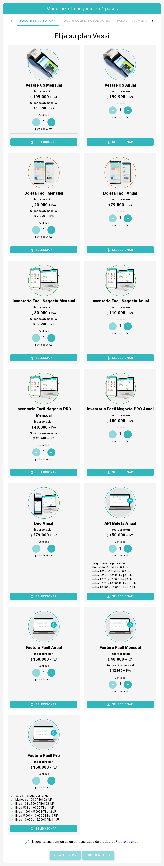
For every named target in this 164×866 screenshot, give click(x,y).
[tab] (38, 21)
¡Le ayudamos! (129, 842)
